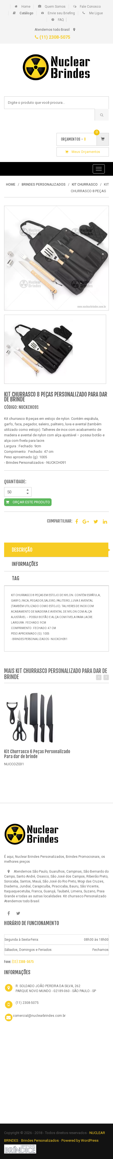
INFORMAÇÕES (25, 564)
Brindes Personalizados (40, 1140)
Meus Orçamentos (84, 152)
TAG (15, 578)
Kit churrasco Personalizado (84, 896)
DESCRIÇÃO (22, 550)
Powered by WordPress (80, 1140)
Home (25, 7)
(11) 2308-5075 (54, 37)
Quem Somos (55, 7)
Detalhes (21, 772)
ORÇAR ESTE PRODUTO (31, 502)
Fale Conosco (90, 7)
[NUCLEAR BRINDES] (31, 834)
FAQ (61, 20)
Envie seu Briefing (61, 13)
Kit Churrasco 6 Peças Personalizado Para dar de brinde (37, 754)
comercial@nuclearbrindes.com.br (39, 1016)
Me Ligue (96, 13)
